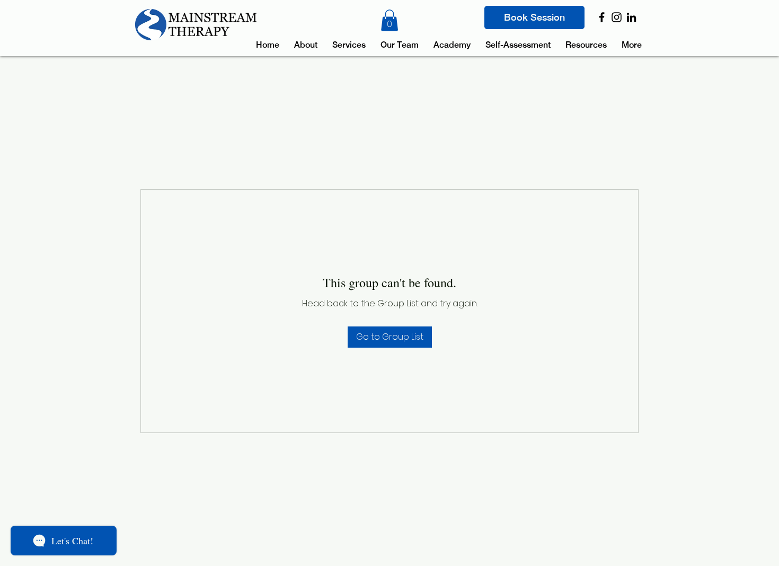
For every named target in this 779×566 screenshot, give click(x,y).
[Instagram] (616, 17)
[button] (389, 20)
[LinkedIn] (631, 17)
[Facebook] (601, 17)
